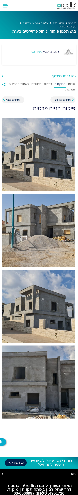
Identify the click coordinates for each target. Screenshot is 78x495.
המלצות (70, 89)
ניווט (73, 473)
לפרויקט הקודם (63, 99)
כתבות (48, 84)
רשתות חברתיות (19, 84)
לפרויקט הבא (13, 99)
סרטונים (36, 84)
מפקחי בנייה (58, 23)
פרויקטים (26, 23)
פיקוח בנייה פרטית (67, 26)
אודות (71, 84)
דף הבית (72, 23)
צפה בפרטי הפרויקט (64, 76)
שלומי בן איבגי (41, 23)
